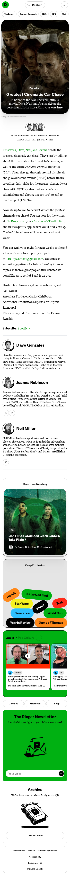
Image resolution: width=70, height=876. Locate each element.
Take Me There (35, 835)
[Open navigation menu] (64, 4)
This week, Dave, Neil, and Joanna (25, 150)
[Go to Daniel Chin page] (10, 547)
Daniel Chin (24, 547)
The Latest (9, 13)
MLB (64, 13)
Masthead (35, 703)
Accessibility (35, 856)
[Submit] (61, 773)
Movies (18, 672)
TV (61, 672)
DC (12, 530)
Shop (56, 703)
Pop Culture (34, 88)
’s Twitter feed (48, 221)
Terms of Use (19, 850)
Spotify (24, 328)
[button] (35, 4)
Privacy (31, 850)
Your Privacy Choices (47, 850)
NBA (44, 13)
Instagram (33, 863)
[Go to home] (5, 4)
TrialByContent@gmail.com (24, 259)
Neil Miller (53, 135)
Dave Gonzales (21, 135)
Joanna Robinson (39, 135)
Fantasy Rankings (28, 13)
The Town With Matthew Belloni (22, 685)
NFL (54, 13)
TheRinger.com (16, 221)
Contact (13, 703)
